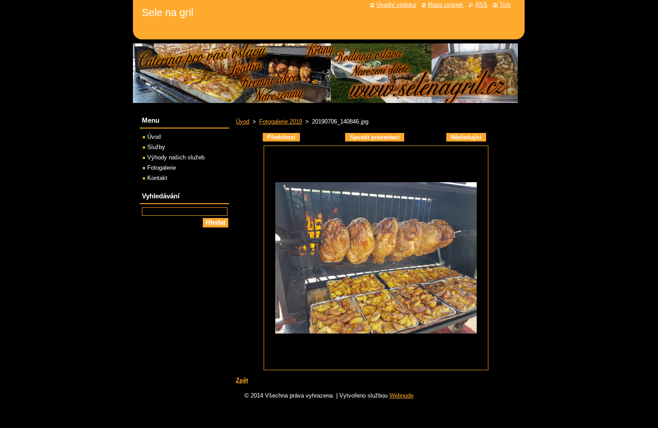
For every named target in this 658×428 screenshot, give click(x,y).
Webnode (401, 395)
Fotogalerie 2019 (280, 121)
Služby (156, 147)
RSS (481, 4)
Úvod (242, 121)
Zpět (242, 380)
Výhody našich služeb (176, 157)
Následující (466, 137)
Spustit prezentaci (375, 137)
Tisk (505, 4)
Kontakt (157, 178)
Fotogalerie (161, 167)
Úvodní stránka (396, 4)
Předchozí (281, 137)
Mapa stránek (445, 4)
